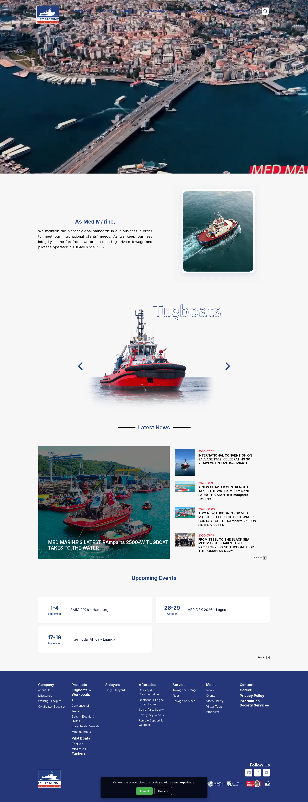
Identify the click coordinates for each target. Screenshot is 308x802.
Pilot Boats (81, 738)
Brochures (213, 712)
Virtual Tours (214, 706)
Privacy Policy (252, 695)
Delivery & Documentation (149, 692)
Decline (163, 791)
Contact (247, 685)
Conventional (80, 705)
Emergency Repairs (151, 715)
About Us (44, 690)
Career (245, 690)
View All (258, 557)
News (210, 690)
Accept (144, 791)
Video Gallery (215, 701)
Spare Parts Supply (151, 709)
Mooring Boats (81, 731)
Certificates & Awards (52, 706)
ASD (75, 700)
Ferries (77, 744)
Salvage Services (184, 701)
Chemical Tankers (80, 751)
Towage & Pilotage (185, 690)
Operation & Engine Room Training (151, 702)
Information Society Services (254, 703)
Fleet (176, 695)
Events (210, 695)
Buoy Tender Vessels (85, 726)
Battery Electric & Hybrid (83, 719)
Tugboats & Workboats (81, 692)
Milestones (45, 695)
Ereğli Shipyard (115, 690)
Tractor (76, 711)
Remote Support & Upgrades (151, 722)
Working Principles (49, 701)
